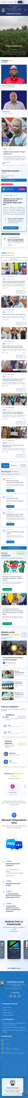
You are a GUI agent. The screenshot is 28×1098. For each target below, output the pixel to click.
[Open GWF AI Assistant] (24, 1094)
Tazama (11, 490)
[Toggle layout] (22, 1080)
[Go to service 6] (16, 968)
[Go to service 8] (19, 968)
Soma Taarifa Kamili (10, 227)
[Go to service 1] (8, 968)
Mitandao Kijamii (12, 2)
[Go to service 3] (11, 968)
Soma (9, 245)
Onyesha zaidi (9, 875)
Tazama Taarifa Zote (10, 180)
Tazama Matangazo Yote (14, 548)
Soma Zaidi (7, 162)
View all (24, 635)
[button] (14, 868)
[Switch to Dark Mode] (15, 2)
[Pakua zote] (21, 726)
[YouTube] (14, 996)
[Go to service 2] (10, 968)
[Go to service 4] (13, 968)
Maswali (4, 2)
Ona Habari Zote (14, 259)
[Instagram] (9, 996)
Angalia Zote (21, 553)
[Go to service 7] (17, 968)
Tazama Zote (22, 717)
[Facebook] (18, 996)
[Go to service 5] (14, 968)
